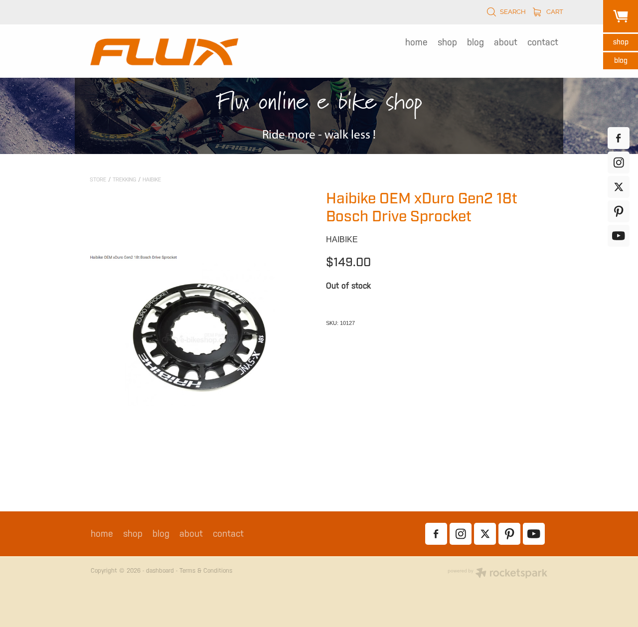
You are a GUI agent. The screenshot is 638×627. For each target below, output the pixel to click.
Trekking (124, 179)
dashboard (160, 570)
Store (98, 179)
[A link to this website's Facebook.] (619, 138)
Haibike (152, 179)
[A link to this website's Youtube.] (619, 236)
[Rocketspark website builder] (497, 574)
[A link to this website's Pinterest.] (619, 211)
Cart (554, 10)
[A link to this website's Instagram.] (619, 162)
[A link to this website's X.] (619, 187)
